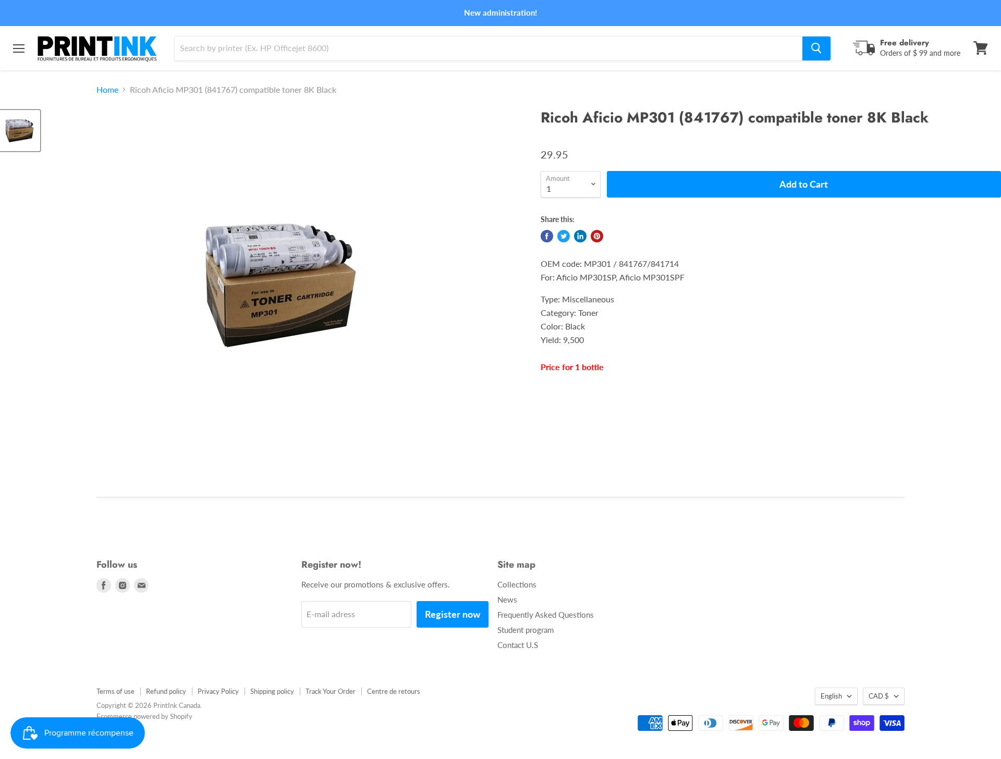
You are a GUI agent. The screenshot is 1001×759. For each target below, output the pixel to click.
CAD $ (879, 696)
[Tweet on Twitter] (563, 236)
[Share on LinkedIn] (580, 236)
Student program (525, 629)
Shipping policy (272, 691)
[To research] (816, 48)
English (831, 696)
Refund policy (166, 691)
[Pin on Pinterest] (597, 236)
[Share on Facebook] (547, 236)
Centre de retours (393, 691)
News (507, 599)
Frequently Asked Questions (545, 614)
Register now (452, 614)
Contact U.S (517, 645)
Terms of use (115, 691)
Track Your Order (331, 691)
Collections (516, 584)
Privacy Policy (218, 691)
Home (107, 89)
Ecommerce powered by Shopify (144, 716)
